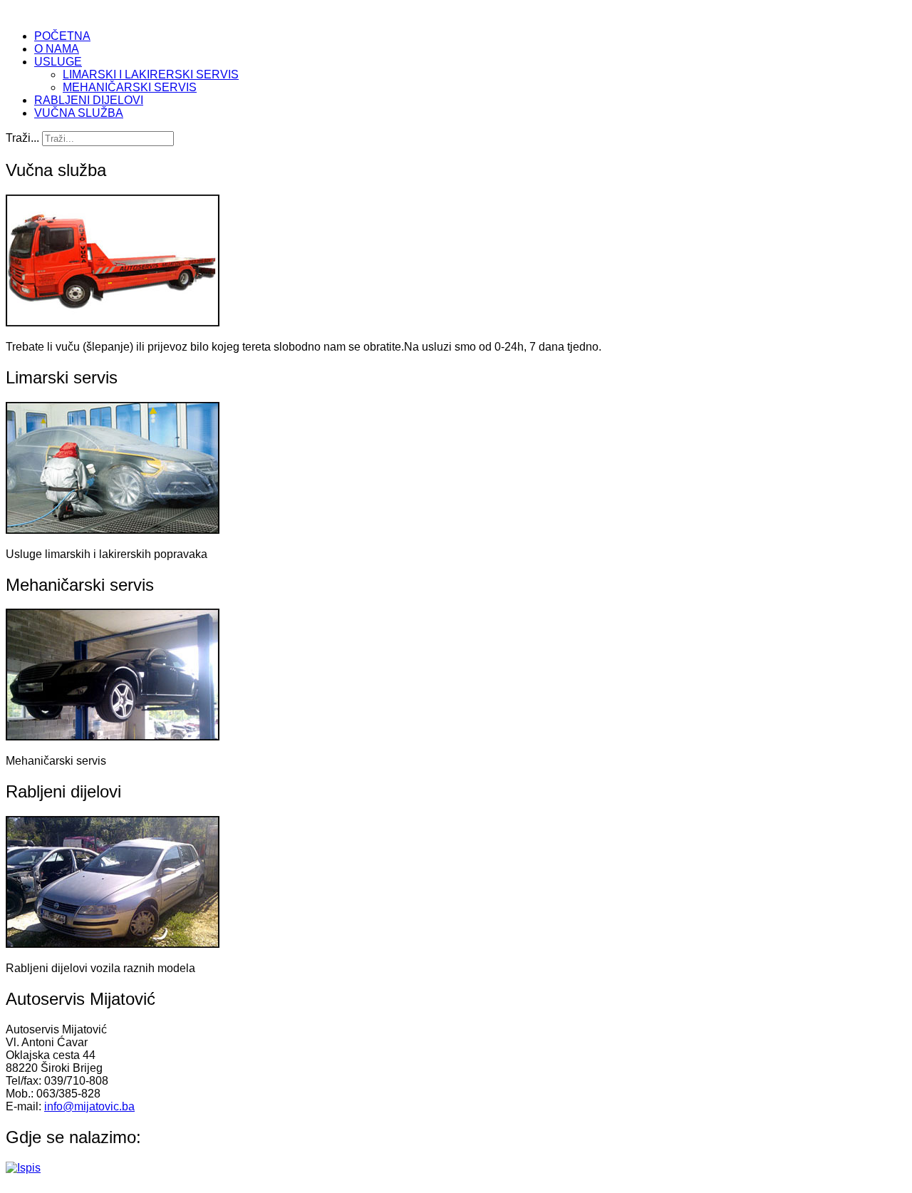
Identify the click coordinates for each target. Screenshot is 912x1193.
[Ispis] (23, 1168)
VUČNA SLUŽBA (78, 113)
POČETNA (62, 36)
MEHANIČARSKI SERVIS (130, 87)
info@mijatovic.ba (89, 1106)
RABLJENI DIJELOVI (88, 100)
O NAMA (56, 49)
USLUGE (58, 62)
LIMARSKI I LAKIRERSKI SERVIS (151, 74)
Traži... (22, 138)
